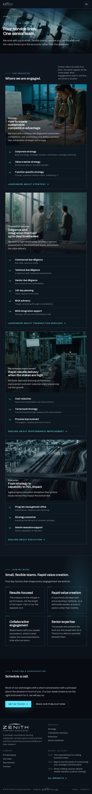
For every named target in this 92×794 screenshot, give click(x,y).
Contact (7, 766)
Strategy (52, 729)
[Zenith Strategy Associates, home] (7, 4)
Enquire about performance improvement (37, 431)
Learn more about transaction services (37, 323)
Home (6, 16)
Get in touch (18, 704)
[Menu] (86, 4)
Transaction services (58, 733)
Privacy (75, 789)
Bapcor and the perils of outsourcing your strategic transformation (68, 763)
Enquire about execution (26, 539)
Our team (7, 759)
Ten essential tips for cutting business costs (64, 756)
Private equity (9, 755)
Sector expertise (55, 740)
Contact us (84, 789)
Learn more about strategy (28, 184)
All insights (57, 778)
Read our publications (50, 704)
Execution (52, 737)
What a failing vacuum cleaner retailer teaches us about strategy (67, 770)
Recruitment (9, 762)
